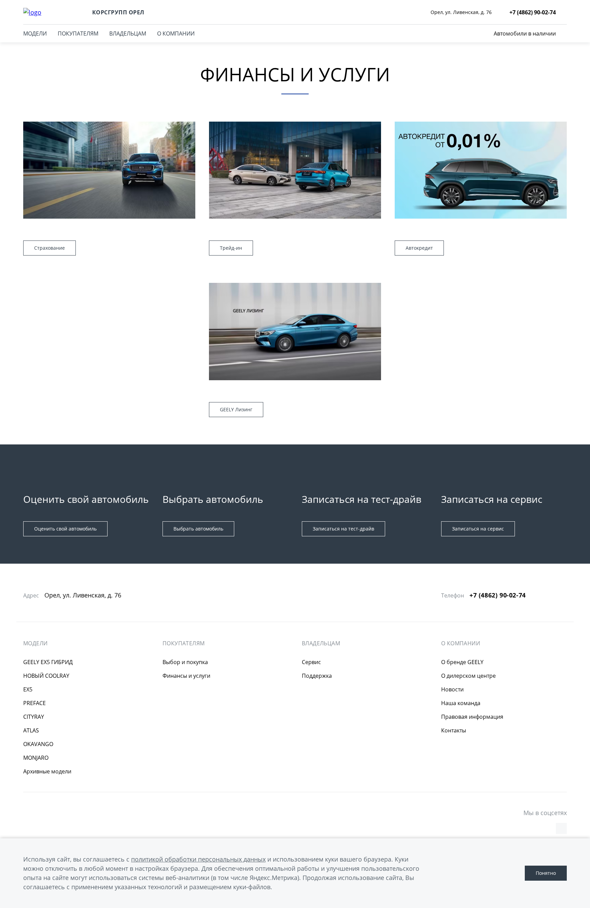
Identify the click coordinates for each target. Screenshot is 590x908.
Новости (452, 689)
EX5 (27, 689)
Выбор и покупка (185, 662)
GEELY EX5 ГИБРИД (48, 662)
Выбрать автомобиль (198, 528)
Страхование (49, 248)
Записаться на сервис (478, 528)
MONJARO (35, 757)
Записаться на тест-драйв (343, 528)
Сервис (311, 662)
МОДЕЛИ (35, 33)
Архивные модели (47, 771)
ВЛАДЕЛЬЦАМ (127, 33)
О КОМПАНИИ (176, 33)
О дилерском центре (468, 675)
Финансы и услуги (186, 675)
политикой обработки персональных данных (198, 859)
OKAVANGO (38, 744)
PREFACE (34, 703)
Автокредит (419, 248)
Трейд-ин (231, 248)
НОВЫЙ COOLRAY (46, 675)
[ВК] (561, 828)
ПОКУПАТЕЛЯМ (78, 33)
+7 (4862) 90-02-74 (497, 595)
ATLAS (31, 730)
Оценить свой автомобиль (65, 528)
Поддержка (317, 675)
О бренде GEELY (462, 662)
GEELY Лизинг (236, 409)
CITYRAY (33, 716)
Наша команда (460, 703)
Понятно (546, 873)
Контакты (453, 730)
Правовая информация (472, 716)
